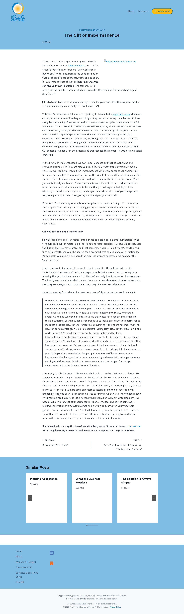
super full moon (121, 114)
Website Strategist (26, 561)
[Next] (154, 498)
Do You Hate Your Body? (55, 443)
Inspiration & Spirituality (92, 30)
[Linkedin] (51, 552)
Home (19, 550)
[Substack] (51, 563)
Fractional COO (24, 567)
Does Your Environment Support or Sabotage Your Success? (123, 445)
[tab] (87, 525)
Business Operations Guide (27, 574)
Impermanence (76, 65)
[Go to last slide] (30, 498)
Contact (20, 582)
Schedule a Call (162, 11)
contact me (134, 426)
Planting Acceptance (44, 478)
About (131, 11)
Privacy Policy (115, 607)
